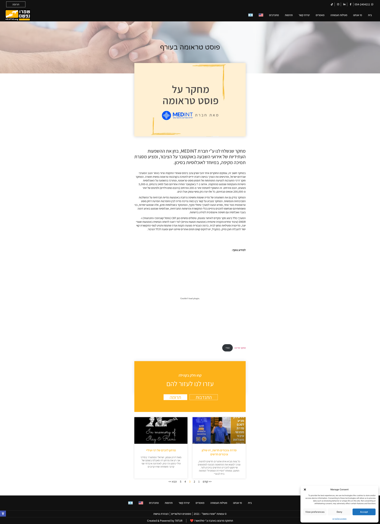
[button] (3, 514)
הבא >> (172, 481)
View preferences (314, 511)
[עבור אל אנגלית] (261, 15)
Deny (339, 511)
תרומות (289, 15)
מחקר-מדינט (240, 347)
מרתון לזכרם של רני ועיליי (161, 450)
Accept (364, 511)
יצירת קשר (304, 15)
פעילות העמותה (338, 15)
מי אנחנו (357, 15)
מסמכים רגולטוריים (339, 519)
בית (370, 15)
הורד (227, 347)
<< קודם (207, 481)
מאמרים (320, 15)
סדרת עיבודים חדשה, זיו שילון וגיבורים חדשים (219, 452)
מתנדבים (274, 15)
